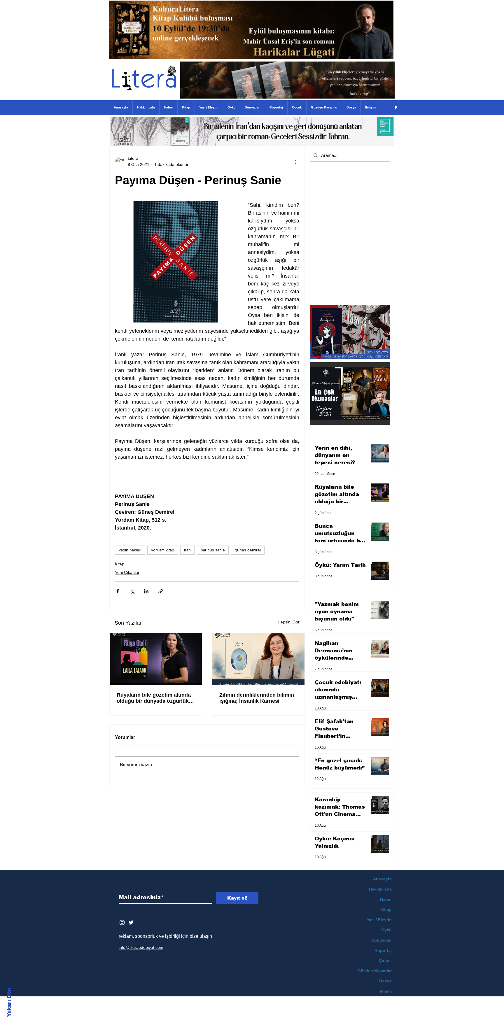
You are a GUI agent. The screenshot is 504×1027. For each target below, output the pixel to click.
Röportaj (383, 950)
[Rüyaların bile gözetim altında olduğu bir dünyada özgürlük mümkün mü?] (156, 659)
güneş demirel (248, 550)
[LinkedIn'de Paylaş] (146, 591)
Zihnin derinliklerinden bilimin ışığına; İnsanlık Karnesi (256, 698)
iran (187, 550)
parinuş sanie (213, 550)
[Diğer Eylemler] (295, 161)
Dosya (385, 981)
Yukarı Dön (9, 1002)
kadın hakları (130, 550)
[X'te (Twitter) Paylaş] (132, 591)
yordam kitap (162, 550)
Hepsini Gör (289, 622)
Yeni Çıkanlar (127, 572)
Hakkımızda (380, 889)
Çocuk (385, 960)
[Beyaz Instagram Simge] (122, 922)
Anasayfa (382, 879)
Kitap (119, 564)
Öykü (386, 930)
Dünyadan (381, 940)
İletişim (384, 991)
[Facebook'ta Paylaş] (117, 591)
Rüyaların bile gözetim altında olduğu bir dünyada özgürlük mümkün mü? (154, 698)
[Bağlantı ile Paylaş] (160, 591)
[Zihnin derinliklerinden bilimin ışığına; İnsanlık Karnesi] (258, 659)
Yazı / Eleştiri (379, 919)
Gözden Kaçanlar (375, 970)
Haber (386, 899)
